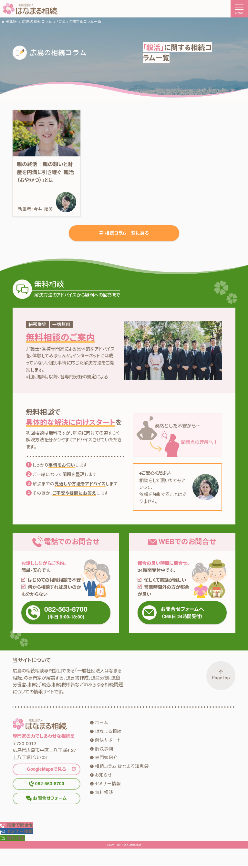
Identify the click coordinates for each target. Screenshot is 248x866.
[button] (16, 831)
